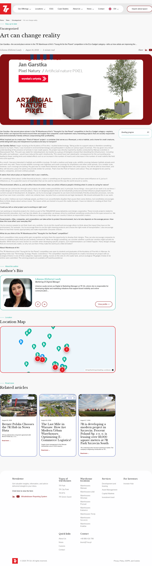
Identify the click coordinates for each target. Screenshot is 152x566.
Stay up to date (11, 24)
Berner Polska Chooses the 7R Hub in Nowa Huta (18, 427)
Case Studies (63, 9)
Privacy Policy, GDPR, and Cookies (127, 561)
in (44, 304)
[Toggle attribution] (112, 370)
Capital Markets (108, 493)
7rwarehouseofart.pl (54, 258)
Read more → (6, 440)
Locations (39, 9)
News (89, 9)
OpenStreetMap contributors (102, 370)
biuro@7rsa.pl (85, 542)
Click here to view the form (22, 491)
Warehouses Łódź (87, 492)
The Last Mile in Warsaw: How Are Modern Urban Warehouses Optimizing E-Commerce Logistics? (56, 432)
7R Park (62, 486)
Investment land (108, 497)
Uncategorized (16, 20)
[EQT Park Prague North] (26, 364)
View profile (103, 304)
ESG (51, 9)
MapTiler (89, 370)
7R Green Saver (65, 497)
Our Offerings (23, 9)
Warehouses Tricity (87, 514)
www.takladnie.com (63, 211)
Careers (62, 546)
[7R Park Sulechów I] (34, 347)
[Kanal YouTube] (150, 50)
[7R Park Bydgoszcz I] (49, 336)
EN (115, 9)
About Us (76, 9)
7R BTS (62, 493)
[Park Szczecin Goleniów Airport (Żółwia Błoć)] (29, 331)
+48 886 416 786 (87, 539)
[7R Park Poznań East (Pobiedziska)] (44, 344)
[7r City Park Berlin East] (21, 342)
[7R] (5, 8)
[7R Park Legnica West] (37, 355)
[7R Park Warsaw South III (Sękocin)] (67, 346)
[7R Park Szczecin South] (27, 333)
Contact (101, 9)
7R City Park (64, 489)
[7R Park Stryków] (59, 349)
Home (2, 20)
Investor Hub (129, 484)
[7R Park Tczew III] (53, 326)
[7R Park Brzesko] (65, 368)
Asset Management (109, 490)
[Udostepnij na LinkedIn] (146, 50)
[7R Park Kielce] (64, 359)
